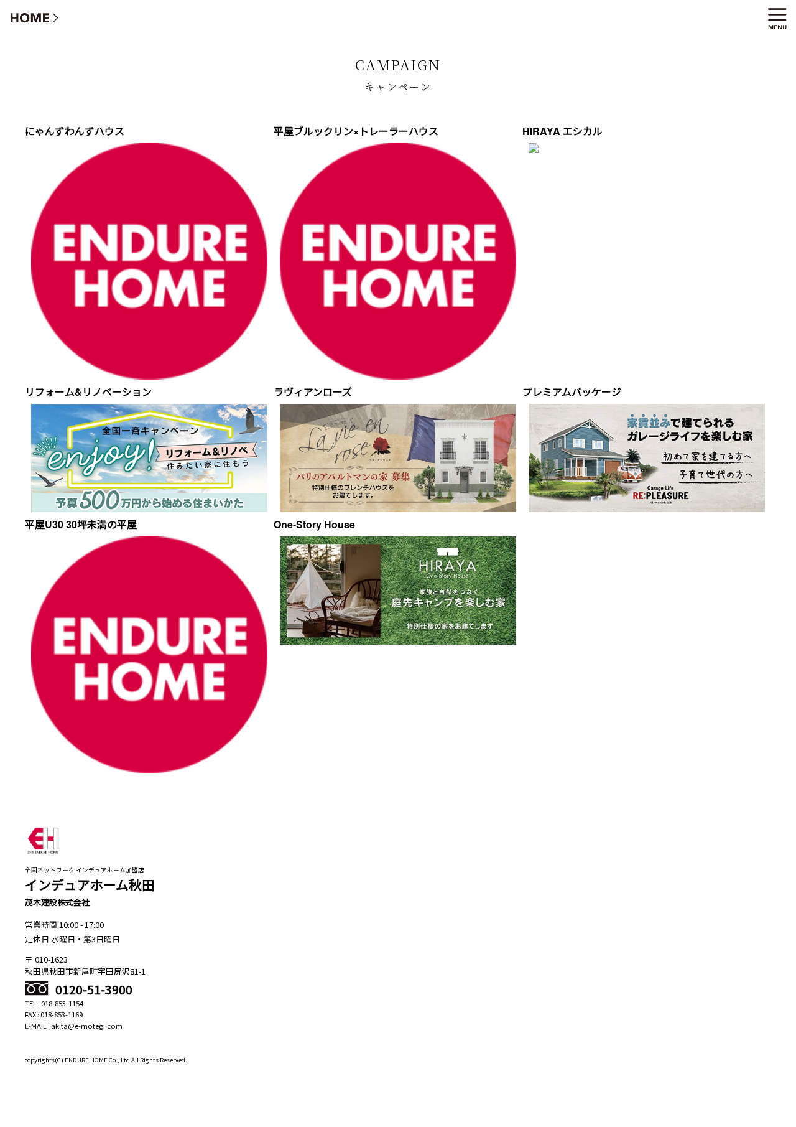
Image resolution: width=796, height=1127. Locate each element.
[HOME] (35, 17)
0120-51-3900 (92, 989)
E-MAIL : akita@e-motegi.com (74, 1026)
